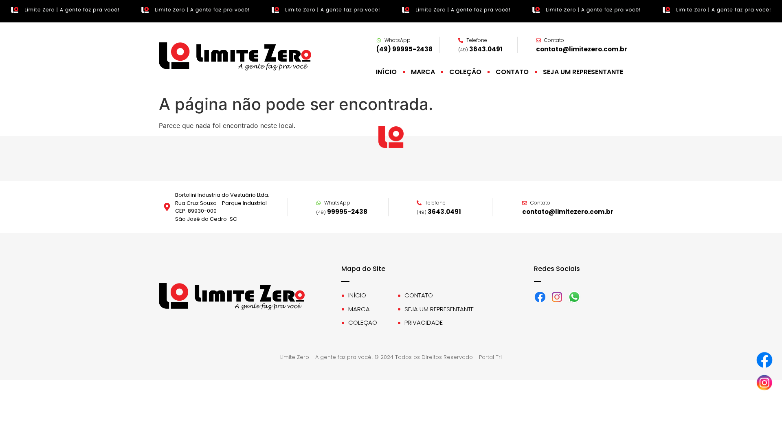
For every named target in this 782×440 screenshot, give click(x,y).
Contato (512, 72)
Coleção (465, 72)
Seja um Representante (583, 72)
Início (386, 72)
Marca (423, 72)
